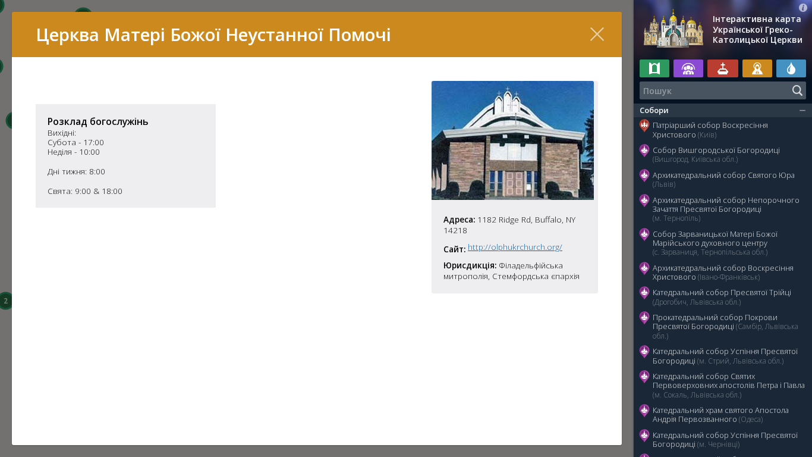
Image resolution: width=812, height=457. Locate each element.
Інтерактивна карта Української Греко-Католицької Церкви (757, 29)
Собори (654, 110)
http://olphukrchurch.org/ (515, 247)
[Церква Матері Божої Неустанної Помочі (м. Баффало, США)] (513, 196)
